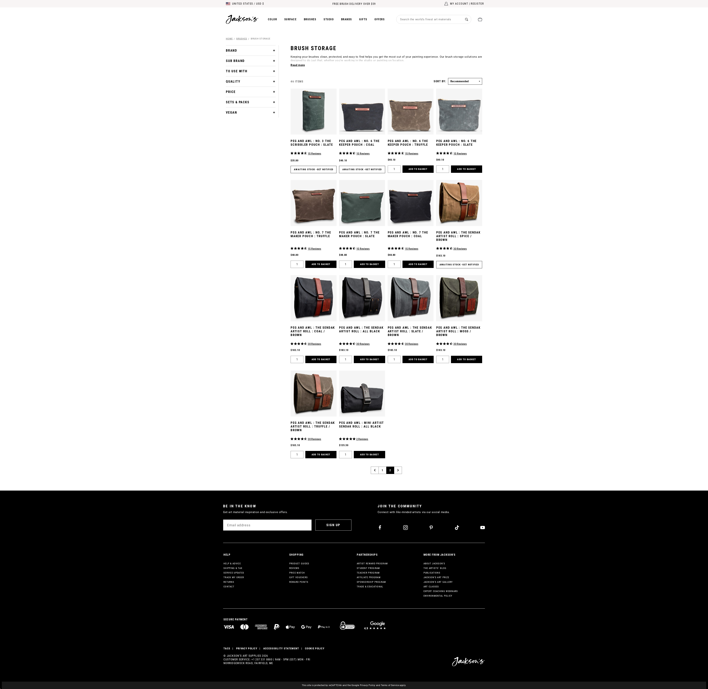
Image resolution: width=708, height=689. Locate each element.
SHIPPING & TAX (232, 568)
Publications (432, 572)
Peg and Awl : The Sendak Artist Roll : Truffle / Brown (313, 426)
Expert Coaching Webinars (441, 591)
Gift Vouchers (298, 577)
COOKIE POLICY (314, 648)
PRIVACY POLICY (246, 648)
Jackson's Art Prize (436, 577)
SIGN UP (333, 525)
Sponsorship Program (371, 582)
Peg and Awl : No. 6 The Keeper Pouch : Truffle (408, 142)
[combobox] (429, 19)
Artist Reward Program (372, 563)
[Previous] (375, 470)
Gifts (363, 19)
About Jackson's (434, 563)
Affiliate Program (369, 577)
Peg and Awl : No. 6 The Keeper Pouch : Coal (359, 142)
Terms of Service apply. (393, 685)
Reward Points (298, 582)
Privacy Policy (367, 685)
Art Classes (431, 586)
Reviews (294, 568)
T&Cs (226, 648)
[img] (292, 153)
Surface (290, 19)
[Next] (398, 470)
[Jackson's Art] (242, 19)
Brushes (310, 19)
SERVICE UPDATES (233, 572)
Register (477, 3)
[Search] (466, 19)
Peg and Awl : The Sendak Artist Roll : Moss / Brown (458, 331)
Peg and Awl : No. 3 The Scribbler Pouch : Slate (312, 142)
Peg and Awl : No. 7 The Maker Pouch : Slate (359, 234)
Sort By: (440, 81)
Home (229, 38)
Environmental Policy (438, 595)
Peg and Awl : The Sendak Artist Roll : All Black (361, 329)
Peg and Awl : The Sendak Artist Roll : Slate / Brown (410, 331)
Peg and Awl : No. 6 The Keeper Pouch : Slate (456, 142)
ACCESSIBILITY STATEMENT (281, 648)
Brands (346, 19)
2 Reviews (362, 439)
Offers (379, 19)
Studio (329, 19)
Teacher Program (368, 572)
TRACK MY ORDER (233, 577)
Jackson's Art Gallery (438, 582)
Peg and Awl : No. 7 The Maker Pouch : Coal (408, 234)
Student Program (368, 568)
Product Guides (299, 563)
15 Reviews (314, 153)
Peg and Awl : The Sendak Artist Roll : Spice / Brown (458, 236)
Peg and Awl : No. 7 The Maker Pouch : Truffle (311, 234)
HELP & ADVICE (232, 563)
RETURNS (228, 582)
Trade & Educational (370, 586)
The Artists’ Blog (435, 568)
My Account (459, 3)
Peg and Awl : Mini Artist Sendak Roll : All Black (361, 424)
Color (272, 19)
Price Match (297, 572)
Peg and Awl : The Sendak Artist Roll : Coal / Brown (313, 331)
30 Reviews (460, 248)
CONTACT (228, 586)
